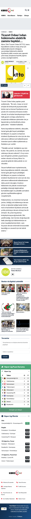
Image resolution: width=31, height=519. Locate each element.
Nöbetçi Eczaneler (8, 482)
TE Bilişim (19, 516)
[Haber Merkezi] (5, 272)
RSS (4, 508)
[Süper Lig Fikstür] (29, 416)
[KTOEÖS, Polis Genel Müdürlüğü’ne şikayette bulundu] (8, 323)
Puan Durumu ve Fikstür (6, 493)
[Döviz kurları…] (23, 307)
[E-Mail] (12, 274)
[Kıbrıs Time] (7, 10)
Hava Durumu (22, 482)
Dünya (26, 15)
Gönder (5, 356)
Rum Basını (11, 15)
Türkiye (19, 15)
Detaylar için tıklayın (15, 410)
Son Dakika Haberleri (9, 498)
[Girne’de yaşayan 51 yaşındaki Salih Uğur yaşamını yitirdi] (23, 323)
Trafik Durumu (22, 486)
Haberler (4, 32)
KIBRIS (3, 15)
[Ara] (26, 10)
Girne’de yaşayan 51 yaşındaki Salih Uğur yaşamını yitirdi (22, 330)
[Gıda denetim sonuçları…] (8, 288)
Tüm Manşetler (22, 492)
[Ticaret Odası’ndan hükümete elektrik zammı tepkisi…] (15, 74)
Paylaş (5, 85)
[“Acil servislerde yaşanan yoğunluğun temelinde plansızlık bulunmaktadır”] (8, 307)
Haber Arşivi (21, 498)
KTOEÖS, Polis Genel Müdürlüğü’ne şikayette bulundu (7, 330)
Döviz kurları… (20, 312)
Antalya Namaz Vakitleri (6, 487)
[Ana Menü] (28, 10)
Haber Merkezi (16, 270)
